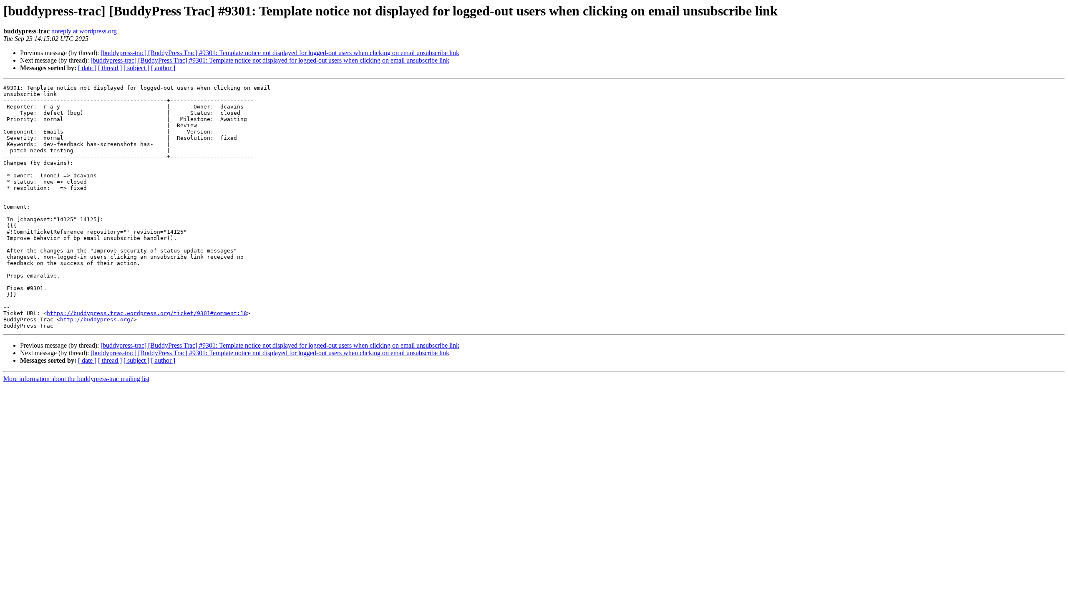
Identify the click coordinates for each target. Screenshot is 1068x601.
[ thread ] (110, 67)
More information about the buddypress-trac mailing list (76, 378)
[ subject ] (136, 67)
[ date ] (87, 67)
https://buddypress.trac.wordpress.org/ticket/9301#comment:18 (147, 313)
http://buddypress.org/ (97, 319)
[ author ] (163, 67)
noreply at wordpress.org (84, 31)
